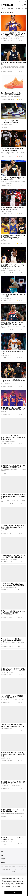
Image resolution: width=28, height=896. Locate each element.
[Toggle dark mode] (22, 5)
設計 (12, 8)
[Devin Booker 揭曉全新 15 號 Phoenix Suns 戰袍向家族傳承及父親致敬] (13, 23)
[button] (25, 40)
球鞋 (5, 8)
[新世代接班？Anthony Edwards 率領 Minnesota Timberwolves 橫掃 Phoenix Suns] (13, 255)
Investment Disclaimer (21, 869)
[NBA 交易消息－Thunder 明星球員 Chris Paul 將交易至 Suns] (13, 686)
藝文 (9, 8)
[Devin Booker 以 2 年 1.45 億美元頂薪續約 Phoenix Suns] (13, 168)
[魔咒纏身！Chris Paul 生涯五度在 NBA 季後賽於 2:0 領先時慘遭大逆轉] (13, 455)
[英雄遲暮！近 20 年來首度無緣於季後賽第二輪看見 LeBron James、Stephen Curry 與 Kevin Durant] (13, 225)
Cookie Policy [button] (14, 884)
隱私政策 (8, 869)
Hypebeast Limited (7, 866)
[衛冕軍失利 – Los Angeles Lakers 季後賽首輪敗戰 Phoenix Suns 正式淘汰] (13, 658)
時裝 (2, 8)
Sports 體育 (3, 40)
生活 (19, 8)
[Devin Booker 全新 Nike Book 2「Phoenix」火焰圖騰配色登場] (13, 83)
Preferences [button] (5, 888)
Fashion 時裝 (3, 156)
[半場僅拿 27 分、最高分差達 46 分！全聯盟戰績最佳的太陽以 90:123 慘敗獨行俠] (13, 484)
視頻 (22, 8)
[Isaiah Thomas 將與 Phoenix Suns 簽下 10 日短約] (13, 284)
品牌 (26, 8)
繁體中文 (13, 871)
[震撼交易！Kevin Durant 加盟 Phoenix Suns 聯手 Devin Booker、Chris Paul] (13, 398)
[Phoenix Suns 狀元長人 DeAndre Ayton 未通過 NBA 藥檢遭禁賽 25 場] (13, 714)
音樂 (16, 8)
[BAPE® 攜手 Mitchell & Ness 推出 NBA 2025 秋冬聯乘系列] (13, 138)
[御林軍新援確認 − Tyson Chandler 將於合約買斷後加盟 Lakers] (13, 800)
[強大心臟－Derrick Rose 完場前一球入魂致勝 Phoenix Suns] (13, 772)
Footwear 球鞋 (4, 99)
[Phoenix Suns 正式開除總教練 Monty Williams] (13, 370)
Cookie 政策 (13, 869)
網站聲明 (3, 869)
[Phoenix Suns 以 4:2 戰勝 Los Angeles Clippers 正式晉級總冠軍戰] (13, 573)
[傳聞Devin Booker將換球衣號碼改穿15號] (13, 52)
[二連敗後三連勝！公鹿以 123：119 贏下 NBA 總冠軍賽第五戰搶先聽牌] (13, 545)
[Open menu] (25, 5)
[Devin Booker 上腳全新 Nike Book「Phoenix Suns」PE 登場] (13, 111)
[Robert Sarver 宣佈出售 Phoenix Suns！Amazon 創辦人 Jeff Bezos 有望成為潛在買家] (13, 426)
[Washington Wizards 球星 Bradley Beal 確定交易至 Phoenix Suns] (13, 312)
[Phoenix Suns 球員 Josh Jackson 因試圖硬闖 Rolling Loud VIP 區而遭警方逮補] (13, 742)
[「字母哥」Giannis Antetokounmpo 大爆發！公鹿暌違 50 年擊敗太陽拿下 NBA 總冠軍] (13, 515)
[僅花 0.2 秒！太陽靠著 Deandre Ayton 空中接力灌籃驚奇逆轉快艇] (13, 601)
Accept (13, 892)
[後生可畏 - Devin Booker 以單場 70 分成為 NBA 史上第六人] (13, 828)
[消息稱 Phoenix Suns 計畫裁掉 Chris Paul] (13, 341)
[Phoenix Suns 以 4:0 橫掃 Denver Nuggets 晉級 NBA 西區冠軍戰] (13, 629)
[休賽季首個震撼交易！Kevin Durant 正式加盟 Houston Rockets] (13, 197)
